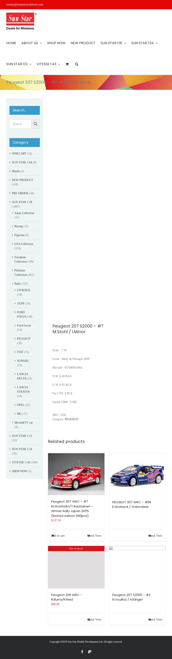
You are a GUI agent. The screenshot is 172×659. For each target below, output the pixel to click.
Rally (17, 283)
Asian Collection (24, 213)
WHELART (19, 153)
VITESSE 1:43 (21, 462)
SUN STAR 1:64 (22, 162)
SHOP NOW (19, 471)
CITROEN (23, 290)
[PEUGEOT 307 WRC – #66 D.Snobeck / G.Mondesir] (137, 474)
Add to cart (58, 535)
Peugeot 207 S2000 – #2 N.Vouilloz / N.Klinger (131, 597)
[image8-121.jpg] (76, 205)
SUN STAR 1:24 (22, 449)
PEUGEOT (71, 419)
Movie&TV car (23, 422)
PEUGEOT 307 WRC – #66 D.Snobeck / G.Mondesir (131, 504)
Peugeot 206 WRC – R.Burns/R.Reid (66, 597)
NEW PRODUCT (22, 180)
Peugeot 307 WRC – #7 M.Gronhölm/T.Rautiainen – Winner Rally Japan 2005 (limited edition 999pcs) (72, 508)
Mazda (16, 171)
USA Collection (23, 244)
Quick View (94, 535)
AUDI (20, 303)
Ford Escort (24, 325)
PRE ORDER (20, 193)
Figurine (19, 235)
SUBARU (23, 360)
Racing (18, 226)
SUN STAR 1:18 (22, 202)
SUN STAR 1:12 (22, 435)
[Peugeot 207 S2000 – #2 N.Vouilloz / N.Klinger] (137, 567)
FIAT (20, 352)
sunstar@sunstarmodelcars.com (24, 4)
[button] (76, 64)
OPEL (20, 405)
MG (19, 413)
